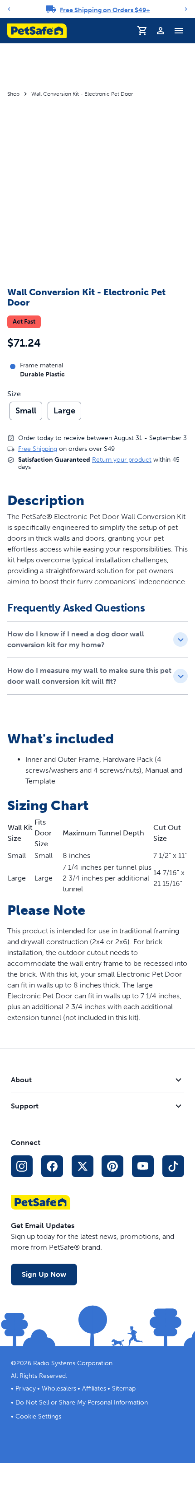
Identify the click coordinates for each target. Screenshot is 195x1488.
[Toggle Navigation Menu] (179, 31)
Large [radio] (64, 411)
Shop (13, 94)
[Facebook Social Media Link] (52, 1166)
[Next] (186, 9)
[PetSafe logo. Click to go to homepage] (37, 30)
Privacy (25, 1388)
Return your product (121, 460)
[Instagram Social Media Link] (22, 1166)
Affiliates (94, 1388)
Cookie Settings (38, 1416)
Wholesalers (59, 1388)
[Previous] (9, 9)
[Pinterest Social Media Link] (112, 1166)
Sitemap (124, 1388)
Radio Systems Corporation (72, 1363)
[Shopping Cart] (142, 31)
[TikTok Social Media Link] (173, 1166)
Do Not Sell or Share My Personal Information (81, 1402)
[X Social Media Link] (82, 1166)
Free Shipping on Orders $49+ (105, 10)
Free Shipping (37, 449)
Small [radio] (25, 411)
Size (14, 394)
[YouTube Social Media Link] (143, 1166)
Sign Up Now (44, 1274)
